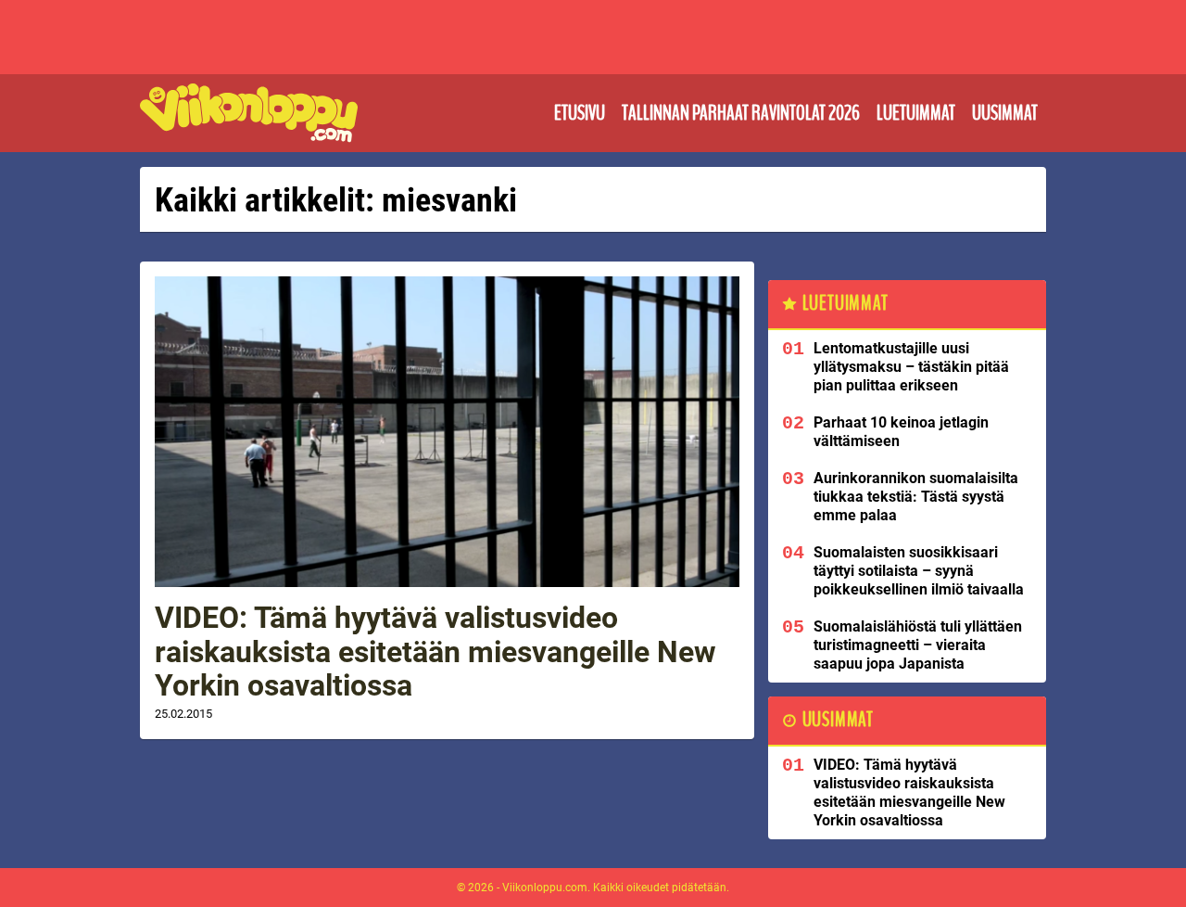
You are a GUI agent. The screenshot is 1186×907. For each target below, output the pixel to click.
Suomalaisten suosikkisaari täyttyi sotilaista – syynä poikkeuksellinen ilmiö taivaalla (919, 570)
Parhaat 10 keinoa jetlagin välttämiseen (901, 432)
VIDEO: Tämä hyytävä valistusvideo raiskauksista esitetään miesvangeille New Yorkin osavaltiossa (435, 652)
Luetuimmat (916, 113)
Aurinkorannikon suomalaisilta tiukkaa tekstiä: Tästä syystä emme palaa (916, 496)
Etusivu (579, 113)
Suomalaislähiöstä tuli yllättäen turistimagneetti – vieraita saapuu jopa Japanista (918, 645)
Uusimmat (1005, 113)
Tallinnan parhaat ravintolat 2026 (741, 113)
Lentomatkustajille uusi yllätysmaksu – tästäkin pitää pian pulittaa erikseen (911, 366)
